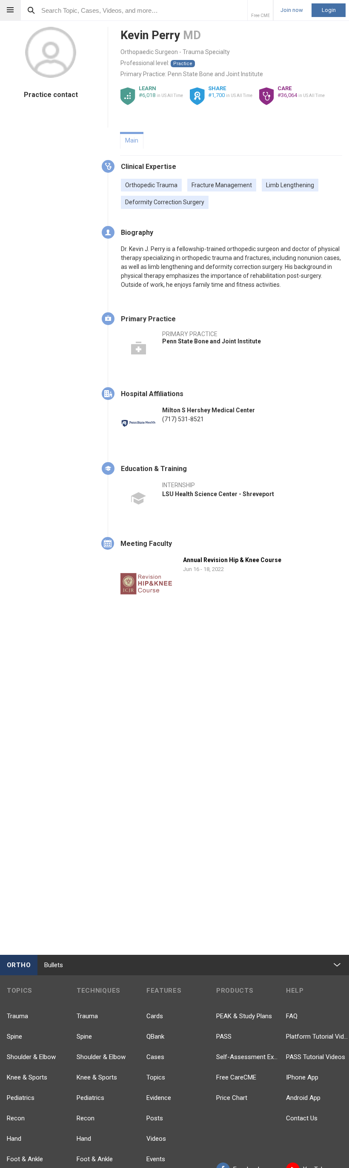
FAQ (292, 1016)
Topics (155, 1077)
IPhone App (302, 1077)
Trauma (17, 1016)
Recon (16, 1118)
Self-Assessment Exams (247, 1057)
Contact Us (302, 1118)
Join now (291, 10)
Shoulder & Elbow (31, 1057)
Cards (154, 1016)
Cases (155, 1057)
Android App (303, 1098)
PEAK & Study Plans (244, 1016)
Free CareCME (236, 1077)
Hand (14, 1138)
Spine (14, 1036)
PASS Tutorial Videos (315, 1057)
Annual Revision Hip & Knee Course (232, 560)
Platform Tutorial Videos (317, 1036)
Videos (156, 1138)
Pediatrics (20, 1098)
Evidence (158, 1098)
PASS (224, 1036)
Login (329, 10)
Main (131, 140)
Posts (154, 1118)
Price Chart (231, 1098)
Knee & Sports (27, 1077)
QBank (155, 1036)
